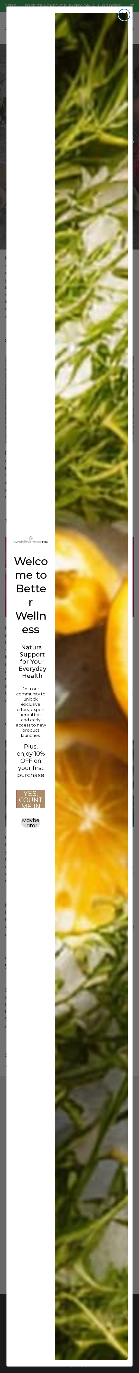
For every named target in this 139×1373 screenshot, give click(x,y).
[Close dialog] (124, 14)
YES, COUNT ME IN (31, 799)
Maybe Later (30, 823)
